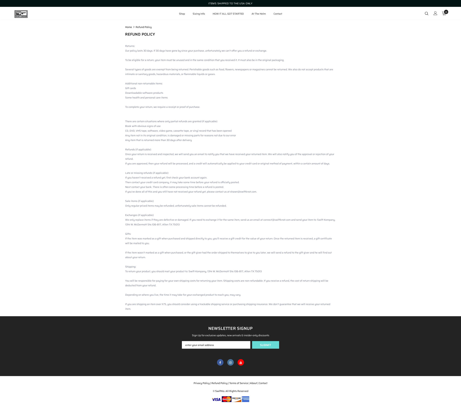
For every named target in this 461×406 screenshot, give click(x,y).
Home (128, 27)
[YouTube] (241, 362)
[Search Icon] (426, 13)
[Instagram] (230, 362)
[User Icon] (435, 13)
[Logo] (36, 14)
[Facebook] (220, 362)
